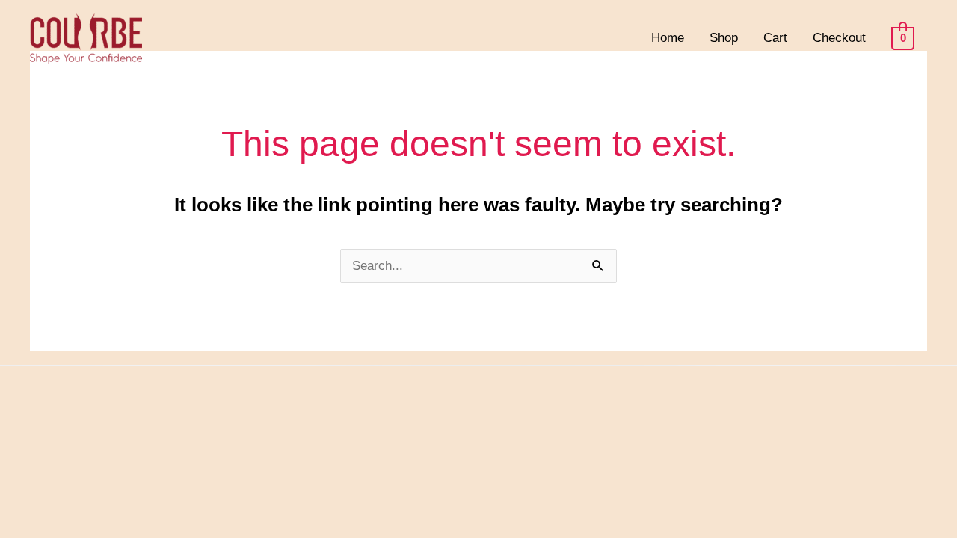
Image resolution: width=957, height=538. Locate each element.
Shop (724, 38)
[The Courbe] (86, 37)
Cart (775, 38)
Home (667, 38)
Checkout (839, 38)
